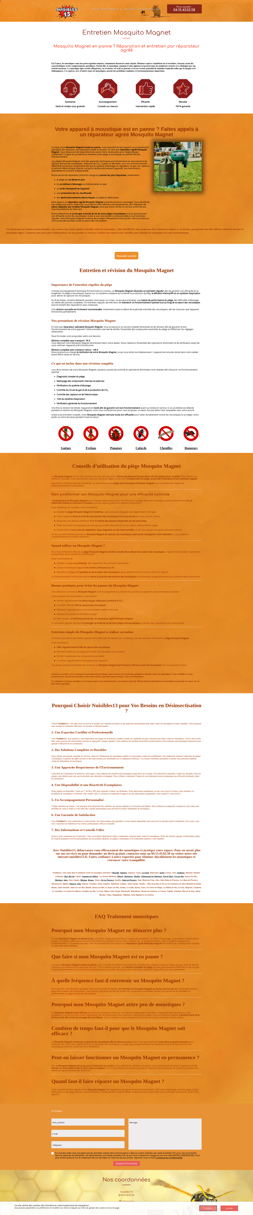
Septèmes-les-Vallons (90, 876)
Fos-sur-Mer (179, 876)
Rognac (91, 880)
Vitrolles (137, 876)
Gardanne (181, 873)
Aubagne (123, 873)
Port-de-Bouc (168, 876)
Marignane (128, 876)
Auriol (161, 873)
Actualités (129, 9)
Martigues (59, 880)
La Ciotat (145, 873)
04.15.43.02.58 (127, 1195)
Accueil (96, 9)
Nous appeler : (184, 9)
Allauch (120, 876)
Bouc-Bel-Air (69, 876)
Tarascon (72, 884)
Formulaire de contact (148, 9)
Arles (79, 884)
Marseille (115, 873)
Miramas (83, 880)
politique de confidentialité (169, 1157)
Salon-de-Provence (129, 880)
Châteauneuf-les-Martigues (151, 876)
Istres (66, 880)
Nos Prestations (110, 9)
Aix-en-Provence (107, 880)
